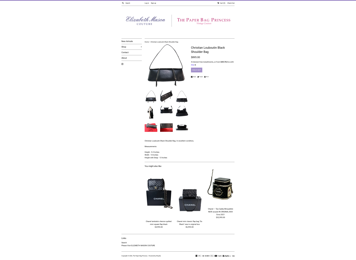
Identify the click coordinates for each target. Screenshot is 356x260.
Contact (125, 52)
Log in (147, 3)
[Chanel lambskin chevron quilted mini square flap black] (159, 194)
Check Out (231, 3)
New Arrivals (127, 41)
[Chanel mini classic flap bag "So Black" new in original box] (189, 194)
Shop (131, 47)
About (124, 58)
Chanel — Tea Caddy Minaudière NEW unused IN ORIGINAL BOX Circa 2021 (220, 212)
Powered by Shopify (155, 256)
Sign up (153, 3)
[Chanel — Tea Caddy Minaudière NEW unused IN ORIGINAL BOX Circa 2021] (220, 188)
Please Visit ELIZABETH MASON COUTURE (138, 245)
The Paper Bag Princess (140, 256)
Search (124, 243)
